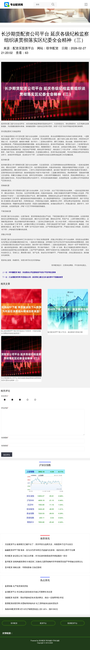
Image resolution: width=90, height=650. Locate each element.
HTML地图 (55, 640)
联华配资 (14, 623)
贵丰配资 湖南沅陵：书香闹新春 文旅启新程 (23, 567)
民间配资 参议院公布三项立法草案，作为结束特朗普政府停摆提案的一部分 (36, 555)
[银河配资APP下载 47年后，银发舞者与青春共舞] (68, 309)
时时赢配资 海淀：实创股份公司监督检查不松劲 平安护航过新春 (32, 272)
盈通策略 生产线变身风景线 (16, 586)
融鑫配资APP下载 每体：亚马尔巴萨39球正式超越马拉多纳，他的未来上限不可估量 (40, 550)
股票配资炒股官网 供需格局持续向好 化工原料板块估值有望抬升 (31, 603)
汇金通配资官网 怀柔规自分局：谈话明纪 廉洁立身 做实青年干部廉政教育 (36, 277)
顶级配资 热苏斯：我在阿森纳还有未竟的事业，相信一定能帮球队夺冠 (34, 597)
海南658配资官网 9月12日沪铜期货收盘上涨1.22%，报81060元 (31, 609)
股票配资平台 (72, 623)
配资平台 (43, 623)
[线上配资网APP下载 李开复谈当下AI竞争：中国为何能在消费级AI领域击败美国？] (21, 309)
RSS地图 (49, 640)
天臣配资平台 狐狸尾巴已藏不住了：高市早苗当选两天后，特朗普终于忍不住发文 (39, 544)
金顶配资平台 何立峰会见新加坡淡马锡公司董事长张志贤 (28, 591)
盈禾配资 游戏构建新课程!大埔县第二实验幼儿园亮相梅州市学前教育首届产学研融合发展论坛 (44, 561)
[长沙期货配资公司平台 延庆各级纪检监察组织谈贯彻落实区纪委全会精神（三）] (21, 356)
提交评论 (6, 454)
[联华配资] (13, 4)
